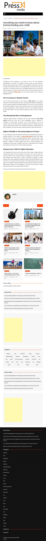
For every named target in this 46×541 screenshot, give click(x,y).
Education (23, 28)
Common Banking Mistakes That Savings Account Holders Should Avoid (19, 295)
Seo (33, 362)
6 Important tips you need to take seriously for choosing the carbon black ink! (12, 225)
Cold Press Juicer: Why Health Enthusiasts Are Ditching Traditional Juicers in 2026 (21, 298)
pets (22, 362)
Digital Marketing (9, 356)
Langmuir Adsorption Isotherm (33, 273)
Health (11, 359)
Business (37, 353)
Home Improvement (19, 359)
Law (39, 359)
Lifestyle (7, 362)
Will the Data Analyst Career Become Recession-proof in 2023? (11, 249)
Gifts (6, 359)
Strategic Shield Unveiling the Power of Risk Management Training (33, 249)
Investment (34, 359)
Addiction (8, 353)
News (17, 362)
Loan (12, 362)
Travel (37, 364)
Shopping (38, 362)
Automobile (22, 353)
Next (39, 205)
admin (5, 28)
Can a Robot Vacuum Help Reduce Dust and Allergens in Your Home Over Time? (21, 305)
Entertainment (25, 356)
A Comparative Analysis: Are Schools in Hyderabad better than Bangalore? (32, 225)
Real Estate (27, 362)
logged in (11, 285)
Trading (27, 364)
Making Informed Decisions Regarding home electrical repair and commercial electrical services (22, 302)
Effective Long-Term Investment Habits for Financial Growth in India (18, 308)
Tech (18, 364)
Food (39, 356)
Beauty (30, 353)
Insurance (27, 359)
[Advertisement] (24, 67)
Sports (9, 364)
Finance (33, 356)
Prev (7, 205)
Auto (15, 353)
